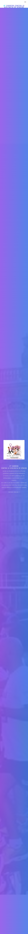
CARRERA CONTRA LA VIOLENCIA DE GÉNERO (14, 6)
